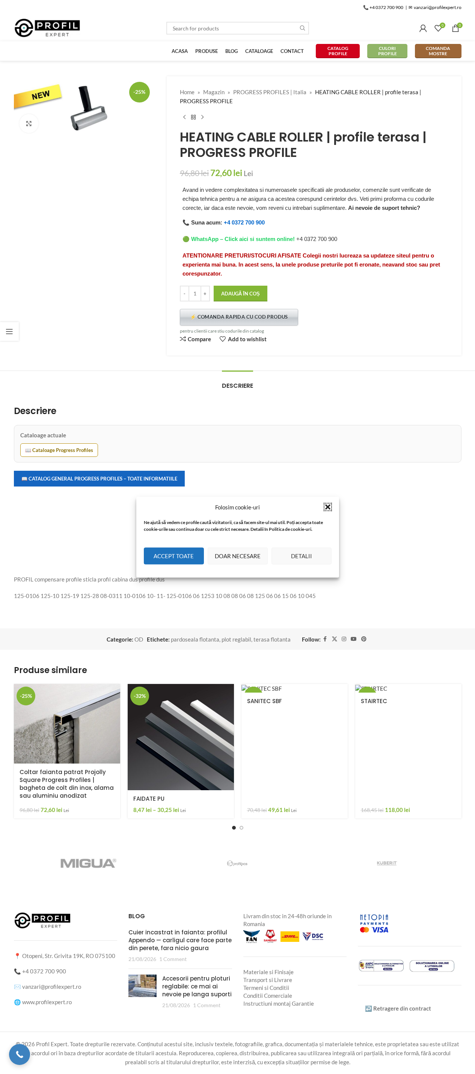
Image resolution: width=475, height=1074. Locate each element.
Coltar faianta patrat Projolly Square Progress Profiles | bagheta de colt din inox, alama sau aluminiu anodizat (67, 784)
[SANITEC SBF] (294, 688)
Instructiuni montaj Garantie (278, 1003)
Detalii (301, 556)
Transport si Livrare (267, 979)
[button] (328, 507)
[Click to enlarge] (29, 123)
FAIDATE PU (148, 799)
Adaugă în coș (240, 294)
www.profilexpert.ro (47, 1002)
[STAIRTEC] (408, 688)
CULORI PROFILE (387, 50)
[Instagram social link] (343, 639)
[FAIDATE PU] (181, 737)
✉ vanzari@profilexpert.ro (435, 7)
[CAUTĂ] (302, 28)
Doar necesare (238, 556)
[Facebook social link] (325, 639)
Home (187, 92)
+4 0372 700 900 (244, 222)
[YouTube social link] (353, 639)
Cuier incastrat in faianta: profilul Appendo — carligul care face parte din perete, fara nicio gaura (180, 940)
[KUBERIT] (386, 863)
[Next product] (202, 117)
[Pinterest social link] (364, 639)
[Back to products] (193, 117)
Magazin (214, 92)
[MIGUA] (88, 863)
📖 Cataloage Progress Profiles (59, 450)
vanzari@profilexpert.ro (51, 986)
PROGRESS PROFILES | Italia (269, 92)
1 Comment (173, 959)
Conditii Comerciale (267, 995)
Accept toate (174, 556)
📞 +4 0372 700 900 (383, 7)
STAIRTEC (374, 701)
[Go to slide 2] (241, 828)
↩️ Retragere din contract (398, 1008)
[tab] (237, 382)
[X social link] (334, 639)
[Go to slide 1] (234, 828)
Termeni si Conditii (266, 987)
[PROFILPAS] (237, 863)
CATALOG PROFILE (337, 50)
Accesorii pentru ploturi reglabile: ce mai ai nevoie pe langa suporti (197, 986)
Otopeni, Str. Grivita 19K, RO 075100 (68, 955)
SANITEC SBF (264, 701)
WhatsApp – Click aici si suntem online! (243, 239)
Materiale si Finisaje (268, 972)
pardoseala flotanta (195, 639)
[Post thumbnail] (142, 992)
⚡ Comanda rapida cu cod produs (239, 317)
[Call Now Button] (19, 1054)
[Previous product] (184, 117)
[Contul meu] (423, 28)
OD (138, 639)
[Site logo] (47, 27)
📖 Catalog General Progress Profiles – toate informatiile (99, 479)
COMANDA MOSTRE (438, 50)
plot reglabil (236, 639)
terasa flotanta (272, 639)
